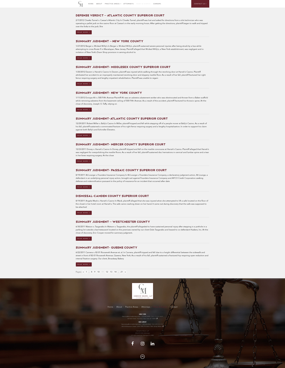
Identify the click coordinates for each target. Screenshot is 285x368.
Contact (173, 307)
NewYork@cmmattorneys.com (131, 316)
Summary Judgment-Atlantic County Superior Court (122, 119)
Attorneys (128, 4)
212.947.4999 (146, 316)
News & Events (143, 4)
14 (115, 271)
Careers (157, 4)
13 (111, 271)
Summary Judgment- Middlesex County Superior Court (123, 67)
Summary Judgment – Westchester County (113, 222)
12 (107, 271)
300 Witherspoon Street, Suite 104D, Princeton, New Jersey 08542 (141, 326)
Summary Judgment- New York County (109, 93)
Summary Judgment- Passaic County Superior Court (121, 170)
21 (122, 271)
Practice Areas (112, 4)
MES (152, 335)
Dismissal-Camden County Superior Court (112, 196)
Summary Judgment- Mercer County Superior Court (121, 144)
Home (110, 307)
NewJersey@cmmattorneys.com (131, 324)
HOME (91, 4)
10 (98, 271)
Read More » (83, 32)
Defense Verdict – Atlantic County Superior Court (120, 15)
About (99, 4)
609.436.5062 (146, 324)
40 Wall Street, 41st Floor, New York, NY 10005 (141, 319)
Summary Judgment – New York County (109, 41)
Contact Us (200, 4)
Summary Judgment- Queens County (106, 248)
